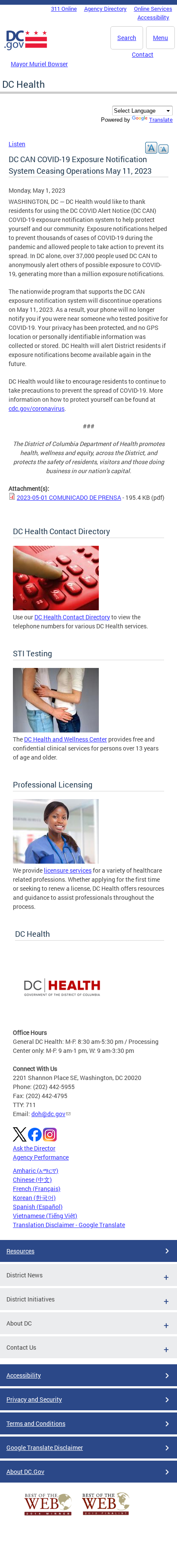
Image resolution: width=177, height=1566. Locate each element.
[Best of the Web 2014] (48, 1515)
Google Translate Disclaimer (44, 1447)
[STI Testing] (56, 730)
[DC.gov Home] (25, 48)
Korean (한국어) (34, 1198)
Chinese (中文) (32, 1179)
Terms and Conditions (35, 1423)
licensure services (68, 870)
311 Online (64, 8)
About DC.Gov (25, 1472)
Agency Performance (41, 1157)
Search (126, 38)
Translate (161, 119)
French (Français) (37, 1188)
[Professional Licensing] (56, 861)
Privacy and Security (34, 1399)
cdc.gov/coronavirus (36, 408)
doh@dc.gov (48, 1114)
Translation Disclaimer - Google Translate (69, 1225)
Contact (142, 54)
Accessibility (153, 17)
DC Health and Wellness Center (65, 739)
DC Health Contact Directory (72, 617)
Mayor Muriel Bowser (39, 64)
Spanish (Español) (38, 1207)
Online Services (153, 8)
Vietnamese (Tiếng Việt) (45, 1216)
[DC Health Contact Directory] (56, 608)
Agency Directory (105, 8)
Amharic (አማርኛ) (35, 1170)
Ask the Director (34, 1148)
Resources (20, 1251)
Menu (160, 38)
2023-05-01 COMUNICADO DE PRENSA (69, 497)
